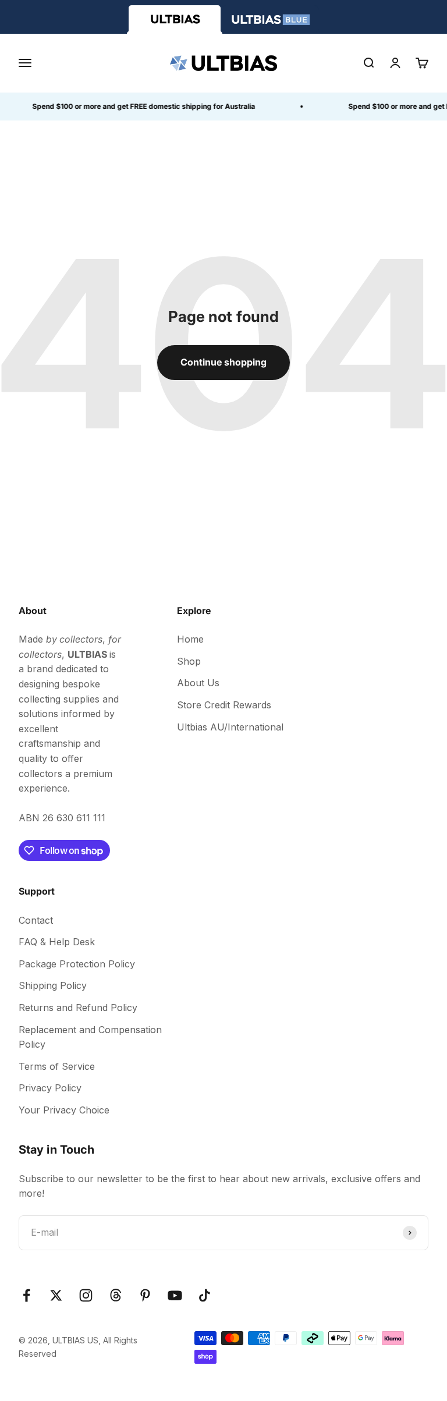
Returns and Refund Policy (78, 1007)
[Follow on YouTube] (175, 1295)
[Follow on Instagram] (86, 1295)
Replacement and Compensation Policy (90, 1037)
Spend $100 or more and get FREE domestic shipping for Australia (140, 106)
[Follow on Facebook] (26, 1295)
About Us (198, 683)
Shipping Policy (53, 985)
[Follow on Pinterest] (145, 1295)
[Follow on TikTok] (204, 1295)
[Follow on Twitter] (56, 1295)
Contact (36, 920)
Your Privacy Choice (64, 1110)
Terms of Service (57, 1066)
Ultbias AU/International (230, 727)
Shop (189, 661)
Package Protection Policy (77, 964)
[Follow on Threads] (115, 1295)
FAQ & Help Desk (57, 942)
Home (190, 639)
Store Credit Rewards (224, 705)
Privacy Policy (50, 1088)
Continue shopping (223, 362)
